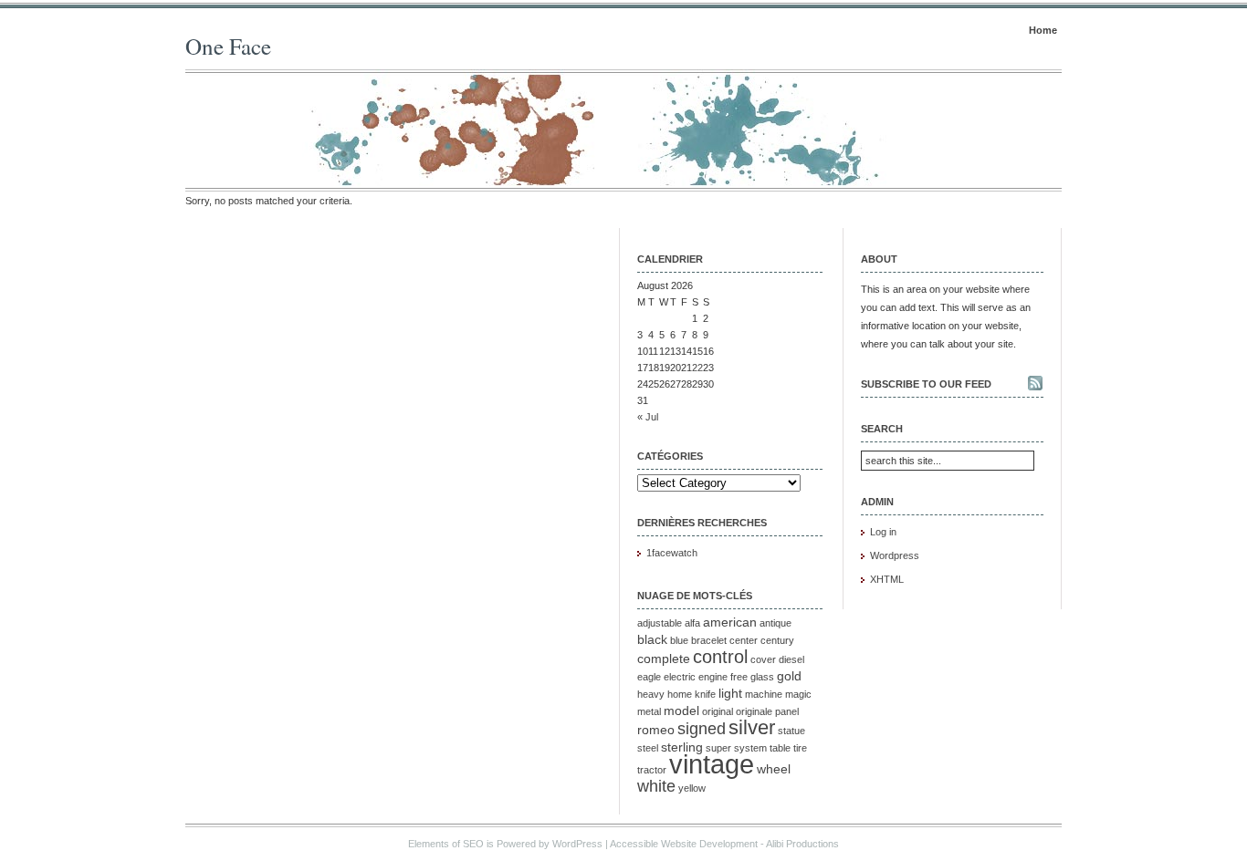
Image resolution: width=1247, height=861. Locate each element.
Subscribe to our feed (926, 384)
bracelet (709, 640)
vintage (711, 764)
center (743, 640)
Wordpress (894, 555)
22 (697, 367)
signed (701, 729)
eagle (649, 676)
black (652, 639)
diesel (791, 659)
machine (763, 694)
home (679, 694)
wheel (774, 769)
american (730, 622)
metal (649, 711)
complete (663, 658)
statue (791, 730)
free (739, 676)
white (656, 786)
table (780, 747)
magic (798, 694)
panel (787, 711)
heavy (651, 694)
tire (800, 747)
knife (705, 694)
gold (789, 676)
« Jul (647, 416)
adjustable (659, 622)
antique (775, 622)
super (718, 747)
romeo (656, 729)
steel (647, 747)
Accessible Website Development (684, 843)
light (730, 693)
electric (680, 676)
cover (763, 659)
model (681, 710)
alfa (692, 622)
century (777, 640)
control (720, 657)
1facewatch (671, 552)
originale (754, 711)
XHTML (887, 579)
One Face (228, 46)
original (717, 711)
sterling (682, 747)
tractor (651, 769)
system (750, 747)
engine (713, 676)
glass (762, 676)
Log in (883, 531)
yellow (692, 788)
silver (751, 727)
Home (1043, 30)
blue (679, 640)
